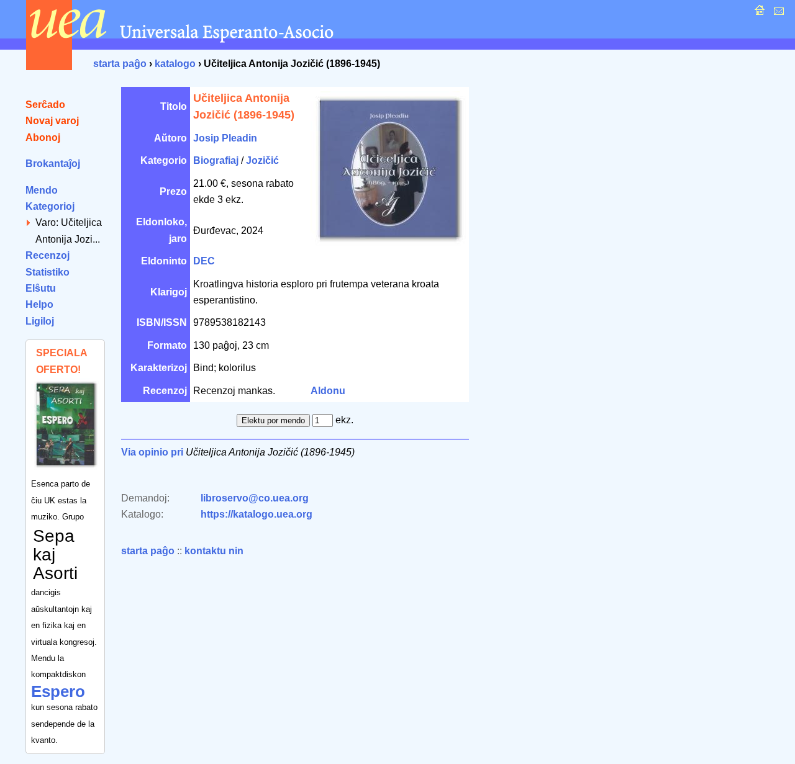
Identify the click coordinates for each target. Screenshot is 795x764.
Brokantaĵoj (52, 163)
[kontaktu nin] (777, 13)
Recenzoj (47, 255)
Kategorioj (50, 206)
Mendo (41, 190)
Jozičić (262, 160)
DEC (204, 261)
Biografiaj (215, 160)
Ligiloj (39, 321)
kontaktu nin (213, 551)
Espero (58, 691)
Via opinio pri (152, 452)
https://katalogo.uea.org (256, 514)
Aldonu (328, 390)
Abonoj (42, 137)
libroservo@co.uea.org (255, 498)
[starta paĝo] (758, 13)
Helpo (39, 304)
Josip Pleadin (225, 138)
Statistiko (47, 272)
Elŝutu (40, 288)
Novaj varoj (52, 120)
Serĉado (45, 104)
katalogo (175, 63)
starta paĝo (120, 63)
